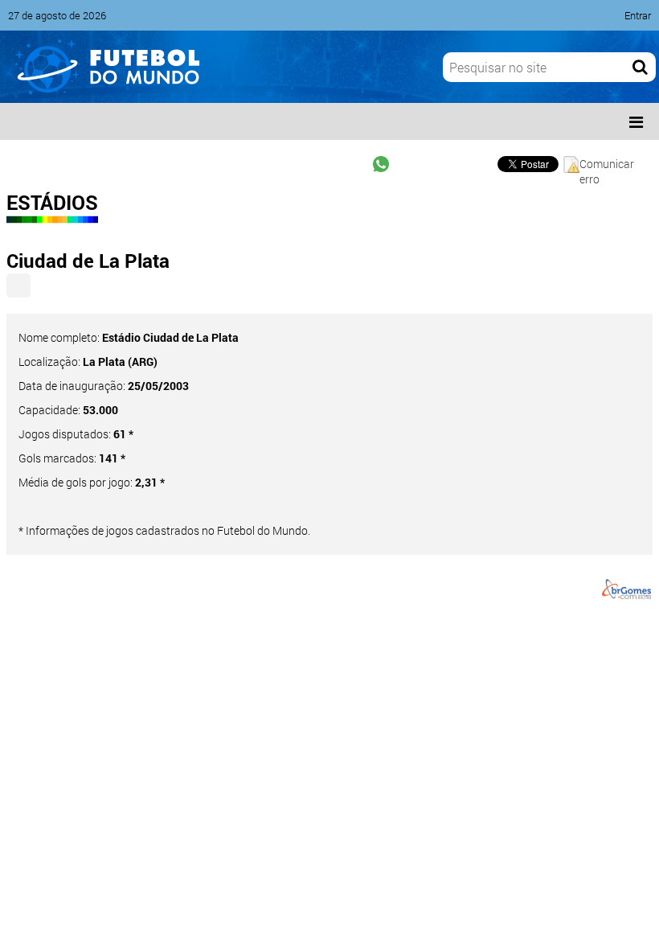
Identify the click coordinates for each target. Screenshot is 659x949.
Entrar (637, 15)
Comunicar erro (606, 164)
